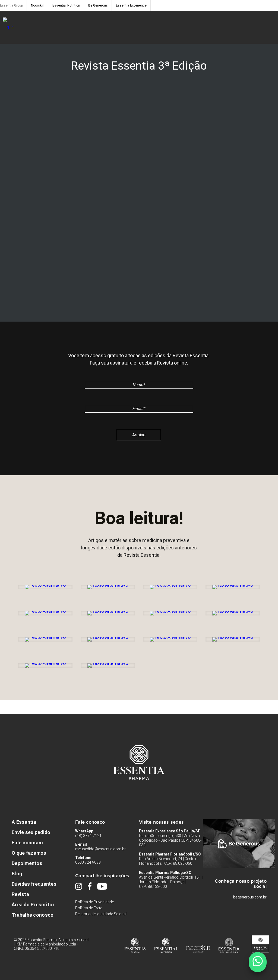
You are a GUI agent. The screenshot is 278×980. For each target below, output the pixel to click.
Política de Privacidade (94, 902)
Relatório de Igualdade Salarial (101, 914)
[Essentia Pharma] (8, 27)
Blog (17, 873)
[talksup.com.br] (257, 962)
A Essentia (24, 822)
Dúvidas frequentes (34, 884)
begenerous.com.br (250, 897)
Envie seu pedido (31, 832)
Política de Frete (88, 908)
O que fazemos (29, 853)
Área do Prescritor (33, 904)
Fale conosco (27, 842)
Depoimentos (27, 863)
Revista (20, 894)
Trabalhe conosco (32, 915)
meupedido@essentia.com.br (100, 849)
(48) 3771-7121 (88, 835)
